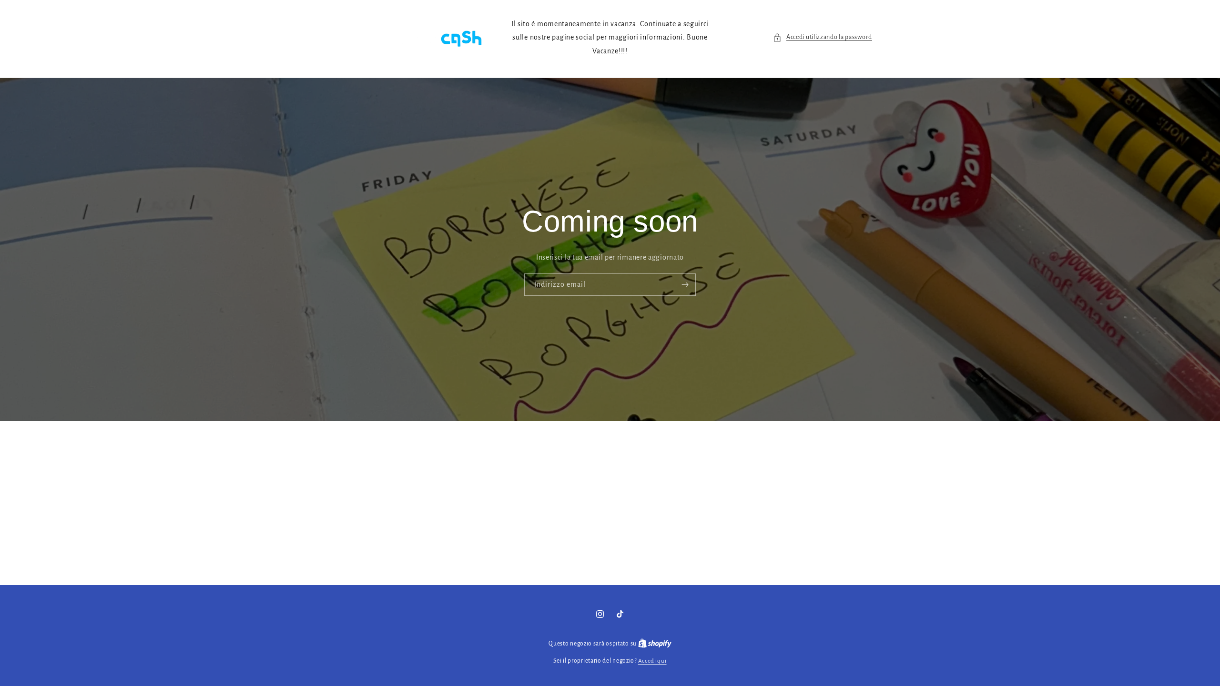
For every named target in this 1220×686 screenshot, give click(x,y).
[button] (822, 37)
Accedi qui (652, 661)
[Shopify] (654, 644)
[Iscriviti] (684, 285)
